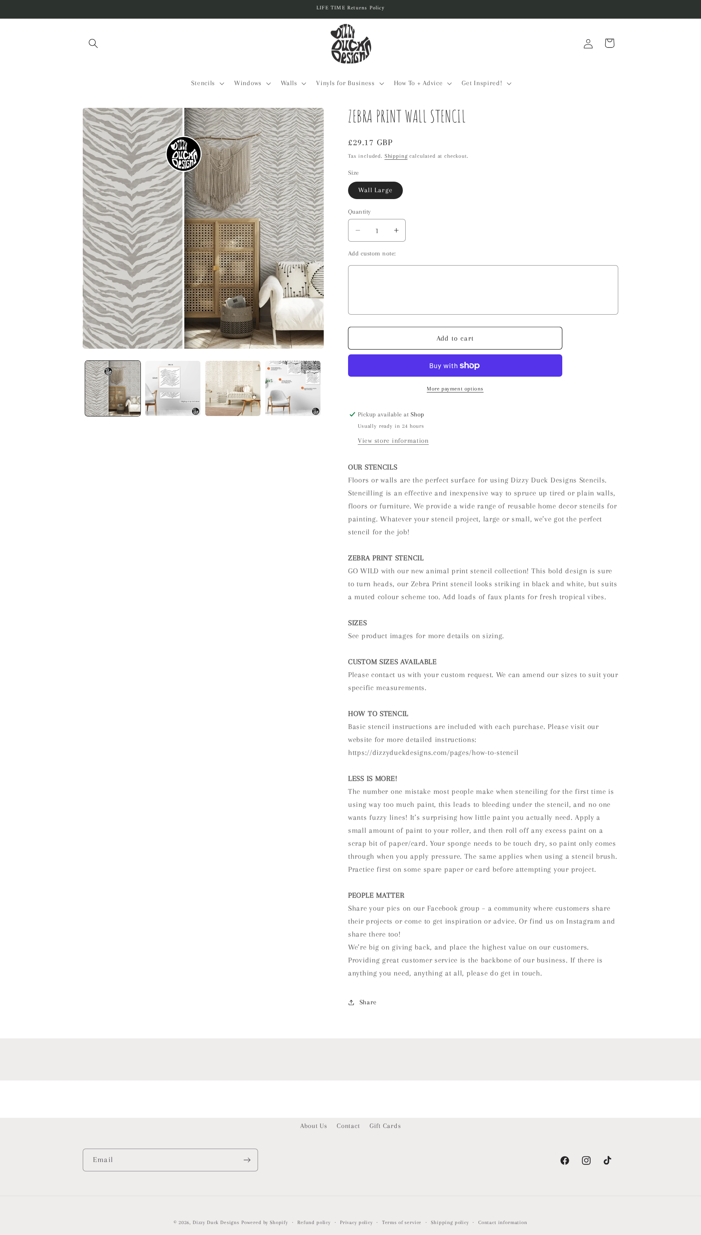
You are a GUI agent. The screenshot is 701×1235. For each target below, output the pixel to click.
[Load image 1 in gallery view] (112, 388)
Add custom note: (372, 253)
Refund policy (314, 1222)
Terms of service (401, 1222)
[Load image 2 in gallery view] (172, 388)
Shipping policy (450, 1222)
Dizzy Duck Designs (216, 1222)
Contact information (502, 1222)
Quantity (359, 211)
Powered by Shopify (264, 1222)
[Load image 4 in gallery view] (292, 388)
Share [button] (368, 1002)
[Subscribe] (247, 1160)
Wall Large (375, 190)
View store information (393, 440)
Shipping (396, 156)
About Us (313, 1126)
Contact (348, 1126)
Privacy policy (356, 1222)
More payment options (455, 389)
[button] (93, 43)
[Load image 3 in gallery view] (232, 388)
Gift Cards (385, 1126)
